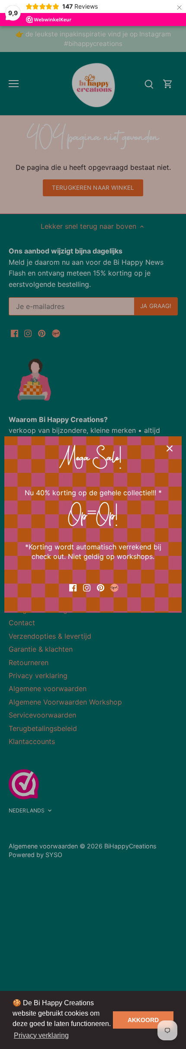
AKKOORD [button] (143, 1020)
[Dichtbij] (169, 448)
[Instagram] (86, 586)
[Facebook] (73, 586)
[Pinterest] (100, 586)
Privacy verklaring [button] (41, 1035)
